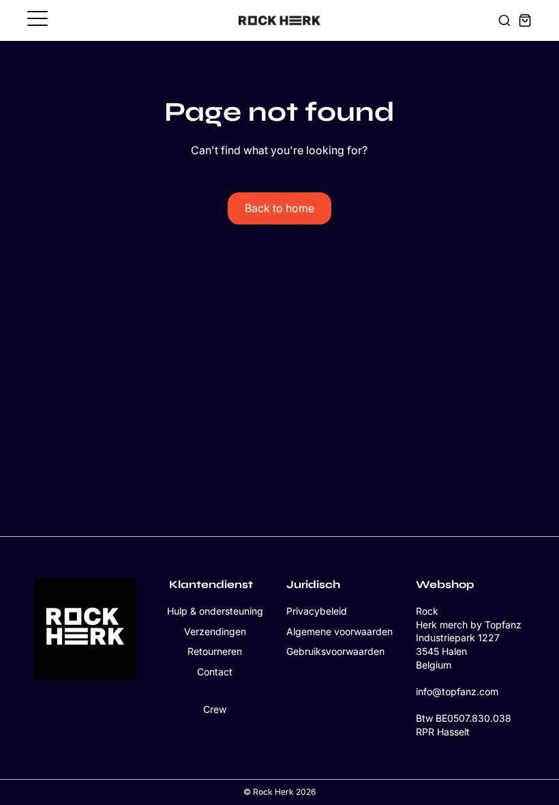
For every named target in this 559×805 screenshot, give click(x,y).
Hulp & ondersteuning (215, 611)
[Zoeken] (504, 20)
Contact (214, 671)
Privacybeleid (316, 611)
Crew (214, 709)
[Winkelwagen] (525, 20)
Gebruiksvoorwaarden (335, 651)
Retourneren (214, 651)
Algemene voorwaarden (339, 631)
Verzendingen (215, 631)
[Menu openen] (37, 18)
